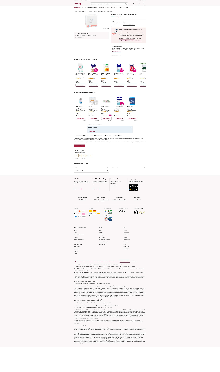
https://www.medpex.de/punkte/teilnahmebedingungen (107, 305)
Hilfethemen (144, 0)
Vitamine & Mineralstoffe (79, 239)
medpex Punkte (126, 246)
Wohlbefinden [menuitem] (101, 7)
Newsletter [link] (101, 232)
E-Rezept (125, 230)
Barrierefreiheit (126, 248)
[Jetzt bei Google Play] (137, 189)
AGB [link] (87, 261)
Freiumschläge (126, 232)
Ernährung (76, 237)
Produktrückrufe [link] (126, 241)
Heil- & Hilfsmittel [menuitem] (114, 7)
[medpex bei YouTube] (124, 211)
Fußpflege (76, 251)
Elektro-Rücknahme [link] (104, 261)
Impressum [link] (115, 261)
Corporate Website (78, 261)
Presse (84, 261)
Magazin (82, 0)
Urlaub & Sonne (77, 246)
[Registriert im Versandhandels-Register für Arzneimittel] (110, 212)
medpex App (87, 0)
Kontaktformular (113, 186)
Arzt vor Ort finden (138, 40)
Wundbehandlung (89, 11)
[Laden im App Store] (137, 186)
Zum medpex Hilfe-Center (115, 181)
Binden (95, 11)
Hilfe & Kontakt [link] (113, 183)
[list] (91, 21)
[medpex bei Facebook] (120, 211)
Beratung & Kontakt (137, 0)
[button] (126, 40)
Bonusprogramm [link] (77, 0)
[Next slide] (144, 75)
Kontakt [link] (124, 244)
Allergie (75, 230)
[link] (106, 219)
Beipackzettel (92, 131)
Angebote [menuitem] (126, 7)
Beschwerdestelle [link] (126, 239)
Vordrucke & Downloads (103, 241)
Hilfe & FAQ (125, 237)
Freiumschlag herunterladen (104, 239)
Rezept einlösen (102, 237)
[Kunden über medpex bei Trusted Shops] (140, 212)
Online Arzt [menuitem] (84, 7)
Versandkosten (126, 235)
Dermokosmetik (77, 241)
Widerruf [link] (91, 261)
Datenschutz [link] (96, 261)
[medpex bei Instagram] (122, 211)
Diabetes (75, 232)
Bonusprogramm (102, 235)
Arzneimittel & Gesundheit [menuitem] (92, 7)
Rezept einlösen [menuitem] (77, 7)
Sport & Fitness (77, 248)
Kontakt (100, 230)
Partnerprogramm (102, 244)
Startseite (75, 11)
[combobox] (109, 3)
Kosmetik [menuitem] (107, 7)
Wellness (75, 253)
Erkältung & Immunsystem (79, 235)
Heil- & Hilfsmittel (81, 11)
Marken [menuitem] (120, 7)
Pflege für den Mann (78, 244)
